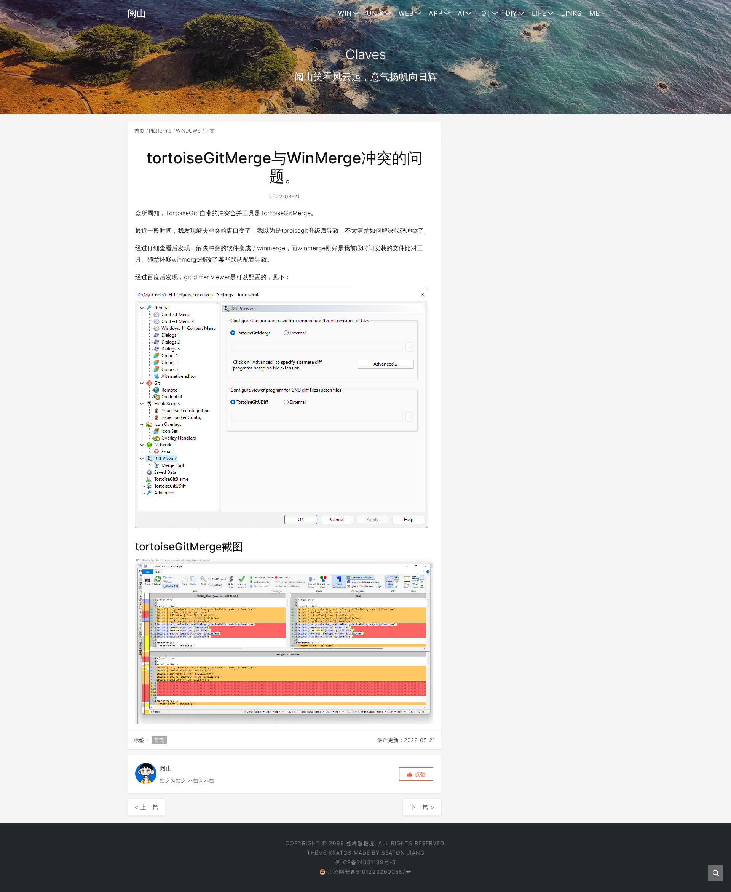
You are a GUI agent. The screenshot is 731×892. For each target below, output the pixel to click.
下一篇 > (422, 807)
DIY (511, 13)
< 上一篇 (146, 807)
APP (436, 13)
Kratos (340, 852)
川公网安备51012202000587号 (369, 871)
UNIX (375, 13)
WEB (406, 13)
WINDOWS (188, 131)
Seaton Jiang (403, 852)
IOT (485, 13)
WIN (345, 13)
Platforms (160, 131)
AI (461, 13)
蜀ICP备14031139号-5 (365, 862)
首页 (139, 131)
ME (594, 13)
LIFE (539, 13)
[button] (416, 774)
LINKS (571, 13)
